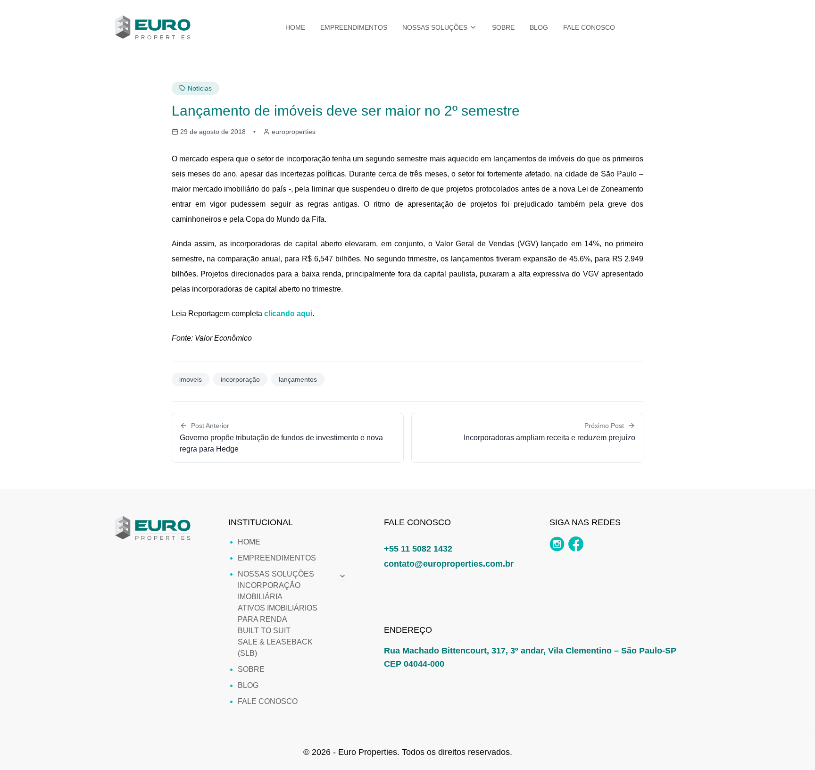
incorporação (240, 379)
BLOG (539, 27)
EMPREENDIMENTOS (353, 27)
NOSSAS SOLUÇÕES (434, 27)
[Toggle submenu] (342, 576)
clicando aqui (288, 314)
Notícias (200, 88)
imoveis (190, 379)
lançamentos (298, 379)
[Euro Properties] (153, 27)
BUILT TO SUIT (264, 631)
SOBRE (503, 27)
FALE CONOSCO (589, 27)
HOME (295, 27)
